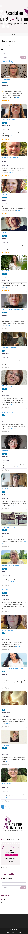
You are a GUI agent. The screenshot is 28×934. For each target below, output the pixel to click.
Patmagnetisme (6, 745)
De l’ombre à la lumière (8, 412)
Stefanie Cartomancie (8, 79)
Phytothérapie (5, 116)
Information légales (14, 929)
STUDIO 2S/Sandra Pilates (9, 527)
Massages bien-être (6, 229)
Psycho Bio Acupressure (8, 271)
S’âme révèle (5, 707)
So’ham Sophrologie (7, 386)
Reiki (3, 344)
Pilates (4, 524)
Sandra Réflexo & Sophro (8, 590)
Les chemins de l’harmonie (9, 348)
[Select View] (11, 61)
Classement (5, 61)
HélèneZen (5, 450)
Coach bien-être (5, 665)
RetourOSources (6, 783)
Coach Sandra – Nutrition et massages (12, 668)
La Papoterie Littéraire (8, 630)
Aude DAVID (5, 489)
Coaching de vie (5, 268)
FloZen (4, 233)
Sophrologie (5, 383)
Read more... (18, 97)
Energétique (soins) (6, 76)
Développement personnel (7, 191)
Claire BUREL (5, 194)
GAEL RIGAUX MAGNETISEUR (10, 158)
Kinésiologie (5, 780)
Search (24, 57)
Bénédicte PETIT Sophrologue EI (10, 565)
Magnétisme (5, 155)
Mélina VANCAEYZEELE (8, 119)
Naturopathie (5, 306)
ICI (6, 867)
